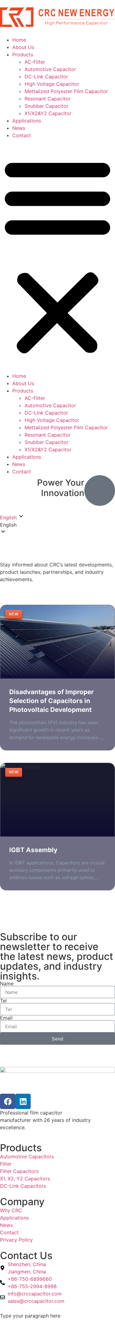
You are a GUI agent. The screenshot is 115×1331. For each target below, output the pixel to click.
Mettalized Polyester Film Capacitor (66, 91)
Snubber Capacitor (46, 106)
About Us (23, 47)
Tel (3, 1000)
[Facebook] (7, 1101)
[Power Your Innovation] (99, 490)
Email (6, 1017)
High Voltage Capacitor (52, 84)
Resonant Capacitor (48, 99)
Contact (21, 135)
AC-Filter (35, 62)
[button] (57, 255)
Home (19, 40)
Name (6, 983)
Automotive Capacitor (50, 69)
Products (22, 54)
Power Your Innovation (60, 487)
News (18, 128)
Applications (26, 121)
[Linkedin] (23, 1101)
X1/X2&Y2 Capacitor (48, 113)
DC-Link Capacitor (46, 76)
